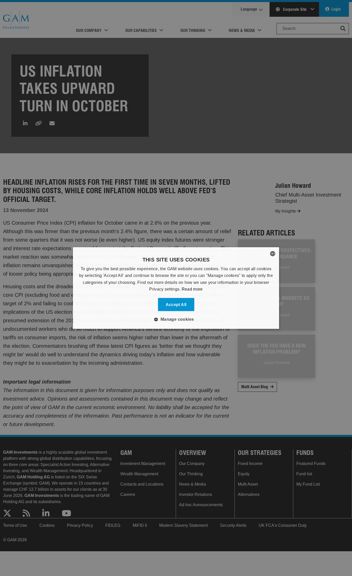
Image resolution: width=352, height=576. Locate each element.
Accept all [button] (176, 304)
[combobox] (272, 253)
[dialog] (176, 288)
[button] (176, 319)
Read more (192, 289)
